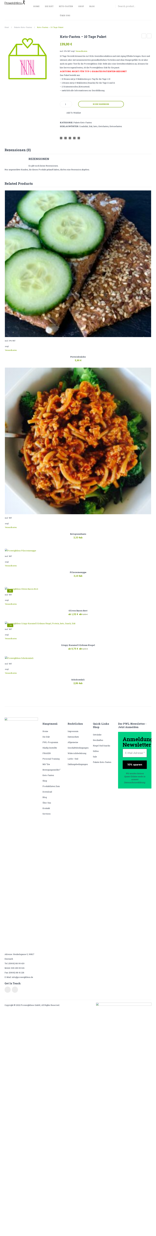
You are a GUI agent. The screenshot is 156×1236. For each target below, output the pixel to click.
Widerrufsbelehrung (77, 753)
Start (7, 27)
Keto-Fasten (48, 775)
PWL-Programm (50, 742)
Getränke (97, 734)
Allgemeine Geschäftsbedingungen (78, 745)
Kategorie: (66, 122)
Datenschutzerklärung (134, 782)
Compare (90, 114)
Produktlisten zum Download (51, 789)
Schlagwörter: (69, 126)
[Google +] (74, 138)
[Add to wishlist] (148, 193)
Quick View (85, 358)
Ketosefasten (116, 126)
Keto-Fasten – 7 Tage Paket (144, 36)
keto (95, 126)
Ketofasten (103, 126)
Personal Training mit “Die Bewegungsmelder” (51, 764)
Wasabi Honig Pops (149, 36)
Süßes (96, 751)
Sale (95, 756)
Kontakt (46, 808)
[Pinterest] (70, 138)
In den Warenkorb (101, 104)
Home (45, 731)
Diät (90, 126)
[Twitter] (65, 138)
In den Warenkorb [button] (70, 358)
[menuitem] (37, 6)
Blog (45, 797)
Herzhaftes (98, 740)
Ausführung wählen (70, 539)
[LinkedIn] (79, 138)
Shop (45, 781)
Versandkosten (81, 51)
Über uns (47, 802)
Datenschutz (73, 737)
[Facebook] (61, 138)
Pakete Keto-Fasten (23, 27)
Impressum (73, 731)
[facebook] (8, 990)
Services (47, 813)
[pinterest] (15, 990)
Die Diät (46, 737)
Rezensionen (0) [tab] (18, 150)
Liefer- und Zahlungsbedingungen (78, 761)
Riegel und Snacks (101, 745)
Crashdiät (83, 126)
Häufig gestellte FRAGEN (50, 750)
